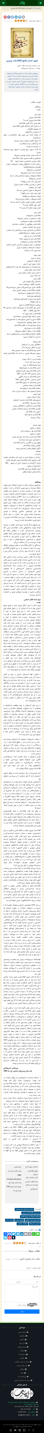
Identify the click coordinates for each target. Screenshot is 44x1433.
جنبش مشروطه (35, 1223)
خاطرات (22, 1358)
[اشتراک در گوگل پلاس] (5, 17)
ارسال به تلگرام (33, 1229)
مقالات (22, 1351)
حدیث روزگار (22, 1347)
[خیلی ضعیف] (15, 20)
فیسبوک (20, 1430)
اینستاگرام (33, 1430)
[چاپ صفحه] (23, 17)
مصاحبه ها (22, 1354)
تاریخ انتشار (17, 1186)
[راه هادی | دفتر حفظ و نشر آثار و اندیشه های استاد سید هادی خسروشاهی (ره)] (22, 3)
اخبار (22, 1373)
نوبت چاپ (18, 1182)
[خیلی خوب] (26, 20)
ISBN (19, 1175)
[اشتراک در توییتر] (12, 17)
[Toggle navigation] (40, 3)
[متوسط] (21, 20)
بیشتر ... (7, 1259)
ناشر (36, 1177)
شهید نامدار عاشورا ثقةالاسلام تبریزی (22, 61)
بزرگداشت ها (22, 1377)
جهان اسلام (9, 1220)
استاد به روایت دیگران (22, 1362)
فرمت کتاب (17, 1171)
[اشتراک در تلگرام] (19, 17)
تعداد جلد (18, 1190)
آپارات (11, 1430)
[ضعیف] (18, 20)
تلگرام (29, 1430)
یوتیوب (15, 1430)
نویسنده (35, 1184)
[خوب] (23, 20)
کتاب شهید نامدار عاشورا (32, 1220)
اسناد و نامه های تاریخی (22, 1380)
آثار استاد (22, 1343)
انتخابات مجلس (22, 1223)
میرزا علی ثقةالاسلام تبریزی (31, 1213)
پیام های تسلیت (22, 1365)
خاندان (22, 1339)
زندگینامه (22, 1336)
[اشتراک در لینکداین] (16, 17)
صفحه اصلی (22, 1332)
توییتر (24, 1430)
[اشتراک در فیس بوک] (8, 17)
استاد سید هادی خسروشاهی (24, 1209)
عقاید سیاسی (19, 1220)
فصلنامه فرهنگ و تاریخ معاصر (30, 1216)
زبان (20, 1167)
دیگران (22, 1369)
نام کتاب (35, 1167)
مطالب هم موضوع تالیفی (30, 1259)
